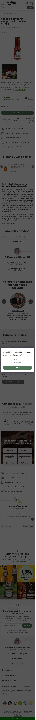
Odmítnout (17, 362)
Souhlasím (17, 368)
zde (20, 355)
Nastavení (17, 360)
